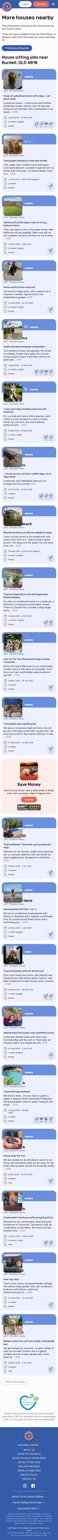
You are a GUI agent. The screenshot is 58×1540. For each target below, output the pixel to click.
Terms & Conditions (29, 1470)
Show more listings (15, 1382)
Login (25, 4)
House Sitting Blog (29, 1454)
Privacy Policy (29, 1475)
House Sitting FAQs (29, 1462)
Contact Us (29, 1479)
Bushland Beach (18, 525)
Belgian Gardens (18, 902)
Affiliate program (29, 1466)
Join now (41, 4)
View (15, 112)
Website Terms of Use (36, 1535)
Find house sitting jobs (17, 48)
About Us (29, 1450)
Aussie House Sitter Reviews (29, 1458)
